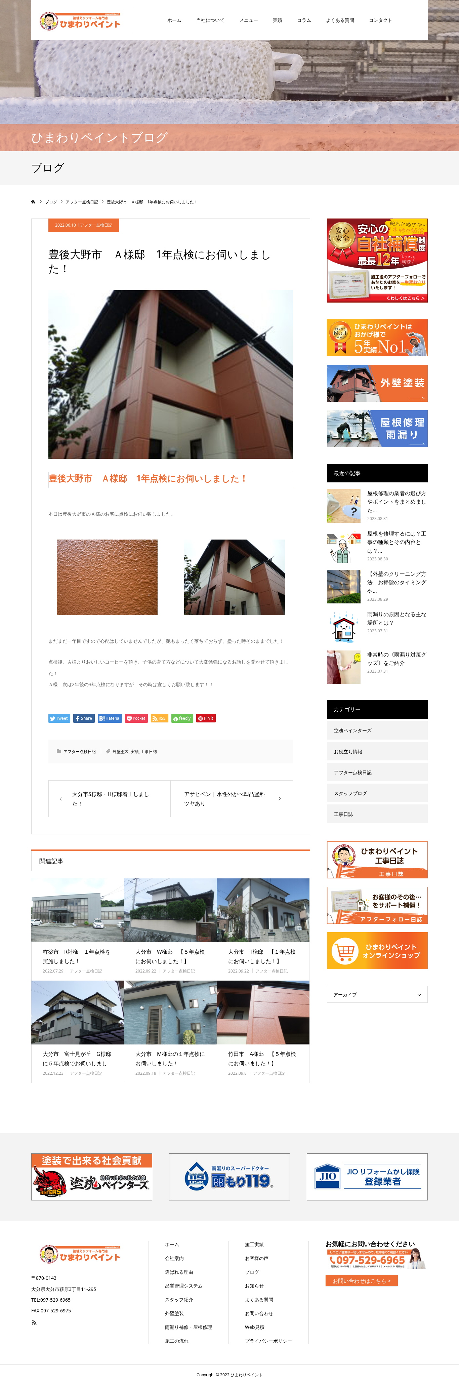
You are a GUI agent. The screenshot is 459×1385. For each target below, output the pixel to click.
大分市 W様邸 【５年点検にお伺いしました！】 (170, 956)
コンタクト (380, 20)
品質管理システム (184, 1285)
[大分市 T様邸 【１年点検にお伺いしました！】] (263, 910)
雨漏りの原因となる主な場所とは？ (396, 618)
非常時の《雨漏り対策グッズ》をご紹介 (396, 659)
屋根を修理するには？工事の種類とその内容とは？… (396, 542)
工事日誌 (149, 751)
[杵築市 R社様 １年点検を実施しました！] (77, 910)
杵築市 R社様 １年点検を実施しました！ (77, 956)
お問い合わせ (259, 1313)
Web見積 (254, 1327)
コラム (304, 20)
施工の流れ (177, 1341)
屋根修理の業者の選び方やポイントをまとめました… (396, 501)
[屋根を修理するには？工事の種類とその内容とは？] (344, 546)
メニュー (248, 20)
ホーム (174, 20)
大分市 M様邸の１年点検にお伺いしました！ (170, 1058)
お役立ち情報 (348, 751)
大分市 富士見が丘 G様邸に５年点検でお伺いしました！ (77, 1063)
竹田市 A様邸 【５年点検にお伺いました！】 (262, 1058)
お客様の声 (256, 1258)
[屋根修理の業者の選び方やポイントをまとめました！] (344, 506)
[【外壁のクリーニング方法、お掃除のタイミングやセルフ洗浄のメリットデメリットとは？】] (344, 586)
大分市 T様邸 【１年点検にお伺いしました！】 (262, 956)
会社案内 (174, 1258)
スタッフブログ (350, 793)
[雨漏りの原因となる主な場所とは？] (344, 627)
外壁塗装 (121, 751)
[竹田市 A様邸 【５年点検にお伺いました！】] (263, 1012)
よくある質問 (340, 20)
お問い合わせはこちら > (362, 1280)
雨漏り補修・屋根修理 (188, 1327)
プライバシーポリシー (268, 1341)
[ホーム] (33, 202)
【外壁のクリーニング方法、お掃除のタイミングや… (396, 582)
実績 (277, 20)
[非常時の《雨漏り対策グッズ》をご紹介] (344, 667)
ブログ (252, 1272)
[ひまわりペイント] (81, 20)
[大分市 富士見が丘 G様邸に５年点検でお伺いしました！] (77, 1012)
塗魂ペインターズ (353, 730)
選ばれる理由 (179, 1272)
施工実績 (254, 1244)
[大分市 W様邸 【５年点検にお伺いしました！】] (170, 910)
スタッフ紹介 (179, 1299)
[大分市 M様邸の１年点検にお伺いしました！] (170, 1012)
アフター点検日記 (96, 225)
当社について (210, 20)
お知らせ (254, 1285)
